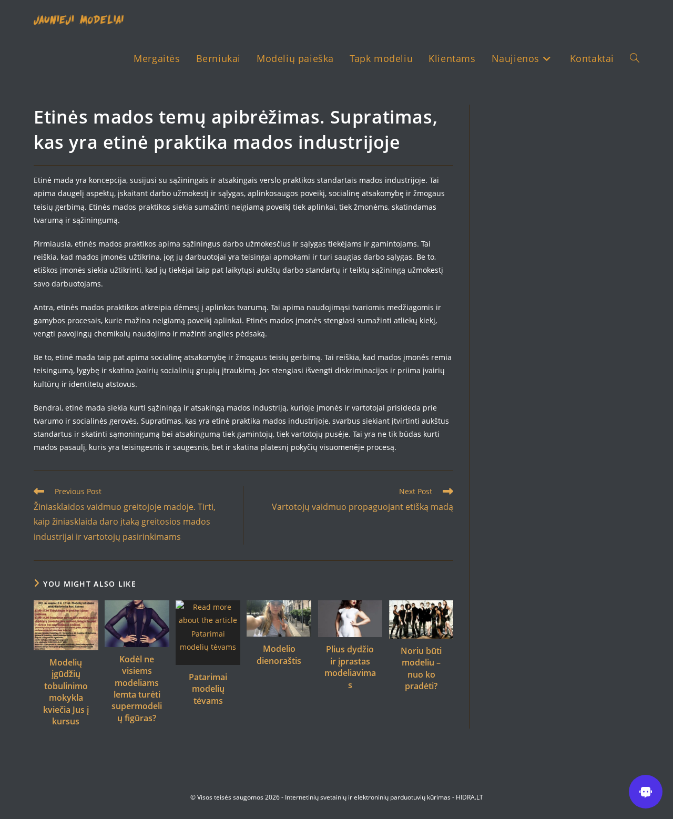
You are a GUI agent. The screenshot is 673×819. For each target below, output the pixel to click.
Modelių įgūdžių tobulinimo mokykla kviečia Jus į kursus (66, 692)
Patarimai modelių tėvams (208, 689)
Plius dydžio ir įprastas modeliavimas (350, 666)
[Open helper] (645, 791)
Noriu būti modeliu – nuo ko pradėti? (421, 668)
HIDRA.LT (469, 797)
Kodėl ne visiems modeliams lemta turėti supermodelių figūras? (136, 688)
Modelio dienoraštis (279, 654)
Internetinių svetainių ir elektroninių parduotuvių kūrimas (368, 797)
